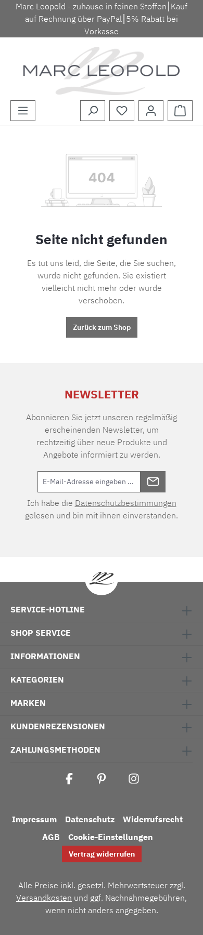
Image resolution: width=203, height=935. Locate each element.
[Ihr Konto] (150, 110)
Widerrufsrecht (153, 819)
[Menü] (22, 110)
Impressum (34, 819)
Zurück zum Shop (102, 327)
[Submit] (153, 481)
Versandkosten (44, 897)
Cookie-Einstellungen (110, 837)
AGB (51, 837)
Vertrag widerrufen (102, 854)
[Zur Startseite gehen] (101, 71)
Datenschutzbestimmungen (125, 503)
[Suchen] (92, 110)
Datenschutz (90, 819)
